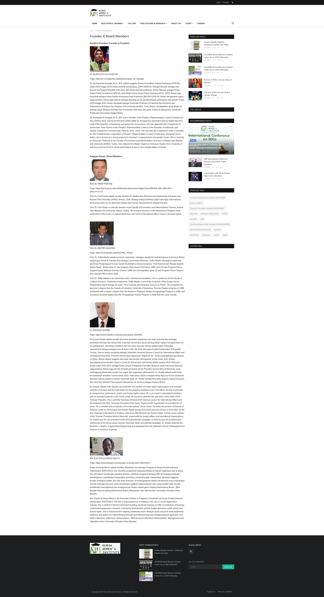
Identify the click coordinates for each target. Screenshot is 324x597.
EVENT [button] (189, 23)
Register (226, 2)
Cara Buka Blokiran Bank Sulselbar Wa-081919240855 (210, 224)
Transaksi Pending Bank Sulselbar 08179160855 (207, 198)
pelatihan (217, 230)
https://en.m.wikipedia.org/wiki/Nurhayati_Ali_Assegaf (120, 79)
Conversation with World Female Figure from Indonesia (217, 174)
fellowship (193, 214)
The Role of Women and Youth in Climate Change (217, 93)
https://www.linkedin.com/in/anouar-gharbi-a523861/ (119, 335)
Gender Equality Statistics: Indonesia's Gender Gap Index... (217, 43)
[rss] (191, 551)
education (193, 219)
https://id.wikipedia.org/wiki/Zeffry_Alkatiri (114, 253)
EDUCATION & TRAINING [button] (112, 23)
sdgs (202, 219)
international (194, 235)
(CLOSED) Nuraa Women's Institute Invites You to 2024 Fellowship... (218, 68)
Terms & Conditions (225, 592)
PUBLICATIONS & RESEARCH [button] (153, 23)
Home (94, 23)
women (216, 235)
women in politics (196, 203)
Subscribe (228, 567)
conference (206, 235)
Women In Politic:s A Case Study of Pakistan (218, 81)
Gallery (132, 23)
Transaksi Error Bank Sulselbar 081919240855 (207, 208)
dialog (225, 235)
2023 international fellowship (200, 230)
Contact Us (211, 592)
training (224, 214)
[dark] (232, 2)
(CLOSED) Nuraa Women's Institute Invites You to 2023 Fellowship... (218, 56)
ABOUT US (175, 23)
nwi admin (207, 47)
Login (218, 2)
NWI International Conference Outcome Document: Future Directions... (216, 161)
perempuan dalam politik (209, 214)
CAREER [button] (200, 23)
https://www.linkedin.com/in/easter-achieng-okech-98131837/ (123, 463)
